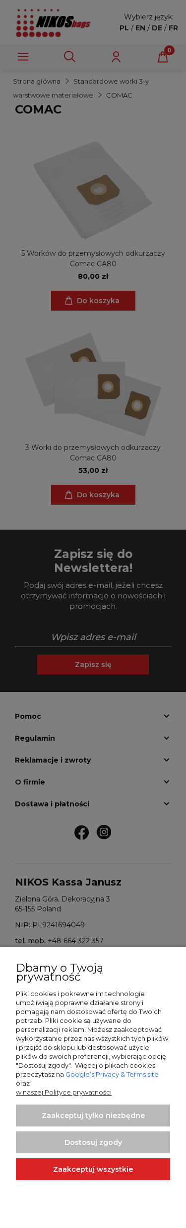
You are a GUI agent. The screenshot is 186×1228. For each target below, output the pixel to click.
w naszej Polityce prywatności (64, 1092)
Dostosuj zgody (93, 1142)
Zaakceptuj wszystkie (93, 1169)
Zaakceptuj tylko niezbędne (93, 1115)
